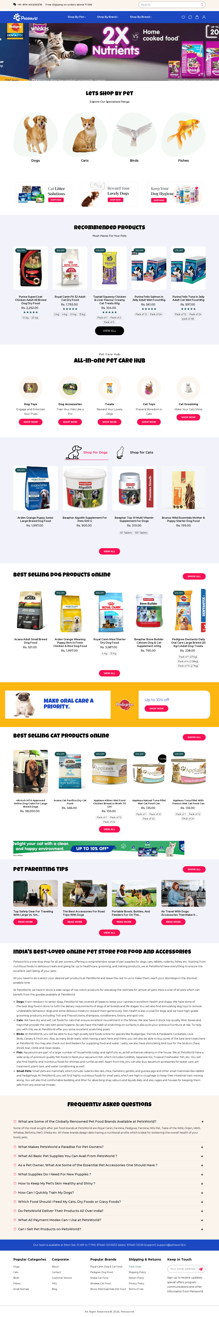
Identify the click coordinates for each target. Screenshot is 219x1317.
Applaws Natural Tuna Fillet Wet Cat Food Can (149, 802)
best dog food (31, 1006)
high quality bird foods (87, 1034)
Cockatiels (179, 1034)
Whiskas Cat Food (100, 1283)
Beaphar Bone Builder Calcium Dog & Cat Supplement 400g (149, 643)
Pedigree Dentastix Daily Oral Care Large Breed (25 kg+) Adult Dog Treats (188, 643)
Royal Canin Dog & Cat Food (106, 1266)
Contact (56, 1272)
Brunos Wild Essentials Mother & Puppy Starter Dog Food (183, 519)
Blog (54, 1289)
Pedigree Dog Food (101, 1272)
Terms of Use (136, 1289)
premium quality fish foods (51, 1057)
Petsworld (127, 1311)
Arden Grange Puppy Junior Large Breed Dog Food (35, 519)
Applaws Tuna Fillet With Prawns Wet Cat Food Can (188, 802)
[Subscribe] (201, 1269)
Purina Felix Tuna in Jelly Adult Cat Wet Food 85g (149, 298)
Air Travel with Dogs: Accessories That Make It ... (179, 913)
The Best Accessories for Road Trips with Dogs (84, 913)
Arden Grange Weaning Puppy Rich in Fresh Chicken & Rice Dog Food (70, 643)
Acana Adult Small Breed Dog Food (30, 641)
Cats (85, 160)
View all (109, 330)
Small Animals (21, 1289)
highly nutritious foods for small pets (96, 1075)
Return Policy (136, 1277)
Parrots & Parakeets (159, 1034)
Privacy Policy (136, 1283)
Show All (194, 576)
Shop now (31, 422)
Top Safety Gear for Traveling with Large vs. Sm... (33, 913)
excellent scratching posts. (93, 1029)
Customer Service (62, 1277)
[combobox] (172, 4)
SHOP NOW (156, 708)
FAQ (54, 1283)
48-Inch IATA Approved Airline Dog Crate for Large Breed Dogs (30, 803)
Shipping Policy (137, 1272)
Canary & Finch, (34, 1038)
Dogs (35, 160)
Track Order (135, 1266)
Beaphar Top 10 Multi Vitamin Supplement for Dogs (134, 519)
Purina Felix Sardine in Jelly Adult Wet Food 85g (188, 298)
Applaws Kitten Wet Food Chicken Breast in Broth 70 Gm (109, 803)
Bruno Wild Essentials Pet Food (108, 1289)
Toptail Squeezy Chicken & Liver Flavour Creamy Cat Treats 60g (70, 300)
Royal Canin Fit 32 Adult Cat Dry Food (30, 298)
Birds (134, 160)
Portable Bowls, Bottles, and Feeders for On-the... (131, 913)
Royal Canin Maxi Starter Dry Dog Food (109, 641)
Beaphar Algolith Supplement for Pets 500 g (85, 519)
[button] (197, 17)
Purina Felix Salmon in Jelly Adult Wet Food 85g (109, 298)
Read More (25, 921)
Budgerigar (138, 1034)
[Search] (202, 4)
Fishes (183, 160)
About (55, 1266)
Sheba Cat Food (99, 1277)
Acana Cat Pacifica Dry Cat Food (70, 802)
